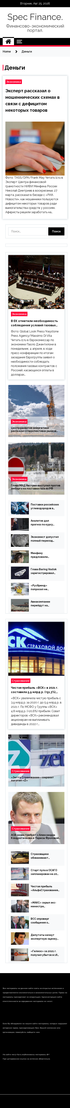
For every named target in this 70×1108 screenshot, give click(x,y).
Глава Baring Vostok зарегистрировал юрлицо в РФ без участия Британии (44, 571)
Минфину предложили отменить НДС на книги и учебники (42, 555)
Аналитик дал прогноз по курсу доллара (42, 522)
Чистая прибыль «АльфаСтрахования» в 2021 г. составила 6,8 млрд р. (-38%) (45, 888)
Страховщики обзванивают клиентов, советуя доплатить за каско (44, 856)
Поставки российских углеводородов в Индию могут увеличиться (45, 506)
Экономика (13, 81)
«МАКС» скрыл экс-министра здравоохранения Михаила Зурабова (43, 904)
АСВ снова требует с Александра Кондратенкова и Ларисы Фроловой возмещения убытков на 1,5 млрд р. (35, 837)
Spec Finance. (35, 17)
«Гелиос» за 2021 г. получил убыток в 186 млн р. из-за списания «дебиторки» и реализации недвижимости (45, 953)
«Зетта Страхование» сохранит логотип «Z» (32, 779)
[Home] (8, 41)
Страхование (20, 680)
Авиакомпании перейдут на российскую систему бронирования (44, 603)
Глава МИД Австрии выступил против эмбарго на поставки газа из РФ (35, 487)
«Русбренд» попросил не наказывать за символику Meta (41, 587)
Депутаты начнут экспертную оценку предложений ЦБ (44, 937)
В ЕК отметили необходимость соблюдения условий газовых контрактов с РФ (34, 323)
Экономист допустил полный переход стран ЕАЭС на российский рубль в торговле (45, 539)
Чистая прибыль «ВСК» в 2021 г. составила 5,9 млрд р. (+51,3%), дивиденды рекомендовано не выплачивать (34, 690)
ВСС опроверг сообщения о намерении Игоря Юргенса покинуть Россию (43, 921)
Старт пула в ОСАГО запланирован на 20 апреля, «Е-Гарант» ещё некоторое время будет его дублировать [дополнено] (44, 872)
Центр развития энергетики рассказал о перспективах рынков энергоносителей (33, 429)
